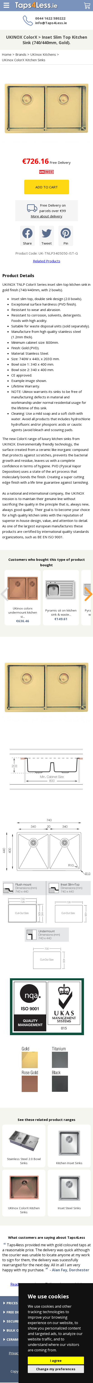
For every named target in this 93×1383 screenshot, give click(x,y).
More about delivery (46, 216)
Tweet (46, 243)
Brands (20, 54)
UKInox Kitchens (43, 54)
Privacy (14, 1353)
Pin (65, 243)
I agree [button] (56, 1360)
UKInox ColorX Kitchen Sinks (23, 60)
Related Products (46, 261)
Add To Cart (46, 187)
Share (27, 243)
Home (7, 54)
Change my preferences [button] (55, 1369)
